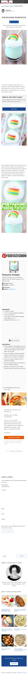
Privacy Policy (22, 672)
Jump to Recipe (14, 21)
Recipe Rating (4, 484)
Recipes (7, 6)
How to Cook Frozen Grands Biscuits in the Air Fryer (7, 630)
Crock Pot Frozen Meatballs (5, 649)
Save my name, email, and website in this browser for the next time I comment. (13, 527)
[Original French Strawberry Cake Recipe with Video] (7, 606)
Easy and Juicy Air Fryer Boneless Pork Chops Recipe (20, 610)
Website (3, 519)
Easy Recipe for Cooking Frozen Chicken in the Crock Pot (20, 649)
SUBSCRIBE (14, 663)
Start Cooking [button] (15, 340)
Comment (4, 490)
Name (3, 508)
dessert (11, 6)
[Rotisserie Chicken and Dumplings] (20, 626)
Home (2, 6)
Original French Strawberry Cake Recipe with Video (5, 610)
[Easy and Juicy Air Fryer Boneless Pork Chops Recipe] (20, 606)
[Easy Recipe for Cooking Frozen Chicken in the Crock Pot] (20, 646)
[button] (26, 2)
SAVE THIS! (14, 109)
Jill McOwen (8, 10)
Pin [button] (17, 272)
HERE (5, 389)
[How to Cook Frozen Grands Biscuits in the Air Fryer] (7, 626)
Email (3, 513)
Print (12, 272)
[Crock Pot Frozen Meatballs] (7, 646)
